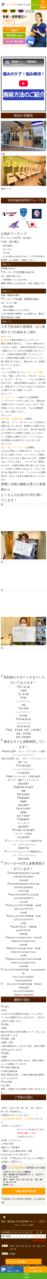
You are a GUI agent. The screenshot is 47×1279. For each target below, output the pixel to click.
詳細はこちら (7, 264)
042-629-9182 (26, 1191)
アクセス (35, 5)
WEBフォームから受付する (35, 1268)
